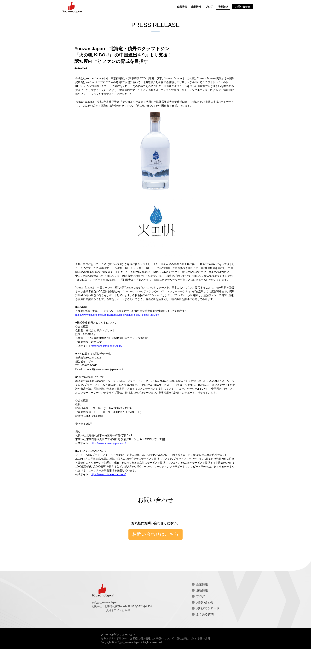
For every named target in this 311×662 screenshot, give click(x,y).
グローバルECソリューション (118, 634)
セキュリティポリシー (114, 638)
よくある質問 (205, 614)
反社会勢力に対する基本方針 (193, 638)
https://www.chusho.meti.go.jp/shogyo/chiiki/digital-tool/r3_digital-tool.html (117, 314)
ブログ (209, 6)
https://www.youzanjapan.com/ (108, 443)
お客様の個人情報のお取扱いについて (152, 638)
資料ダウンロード (207, 608)
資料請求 (223, 6)
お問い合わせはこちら (155, 534)
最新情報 (196, 6)
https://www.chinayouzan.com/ (108, 474)
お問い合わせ (242, 6)
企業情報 (182, 6)
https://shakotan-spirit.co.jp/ (106, 346)
